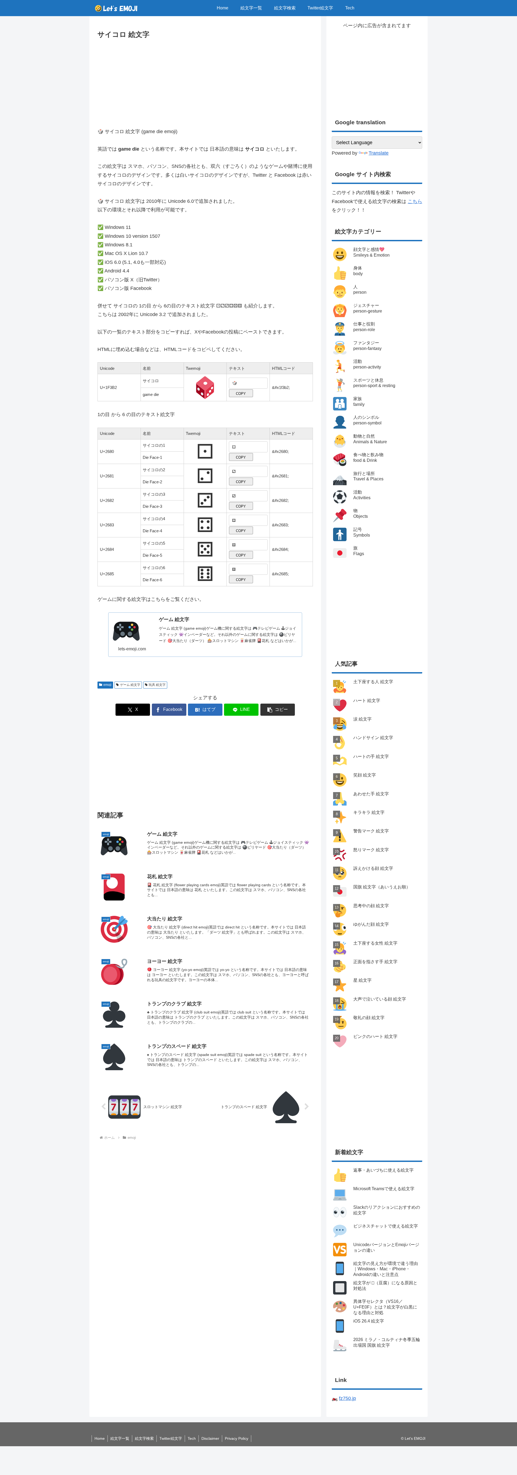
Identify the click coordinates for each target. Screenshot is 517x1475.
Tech (192, 1438)
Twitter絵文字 (170, 1438)
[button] (277, 710)
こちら (415, 201)
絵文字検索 (144, 1438)
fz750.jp (347, 1398)
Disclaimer (210, 1438)
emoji (107, 685)
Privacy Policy (236, 1438)
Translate (379, 153)
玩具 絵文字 (157, 685)
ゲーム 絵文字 (130, 685)
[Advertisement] (205, 81)
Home (100, 1438)
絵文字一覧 (119, 1438)
